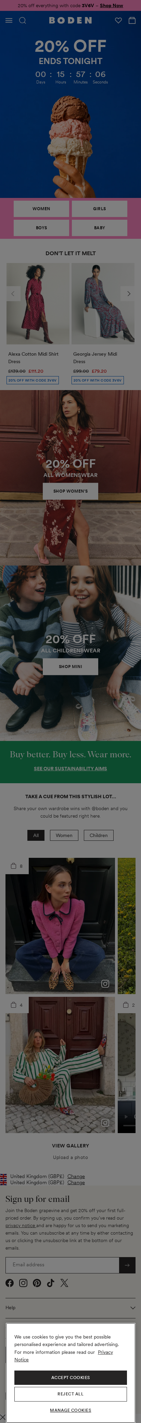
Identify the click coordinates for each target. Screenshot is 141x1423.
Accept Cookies (70, 1377)
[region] (71, 1373)
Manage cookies (70, 1410)
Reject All (70, 1394)
